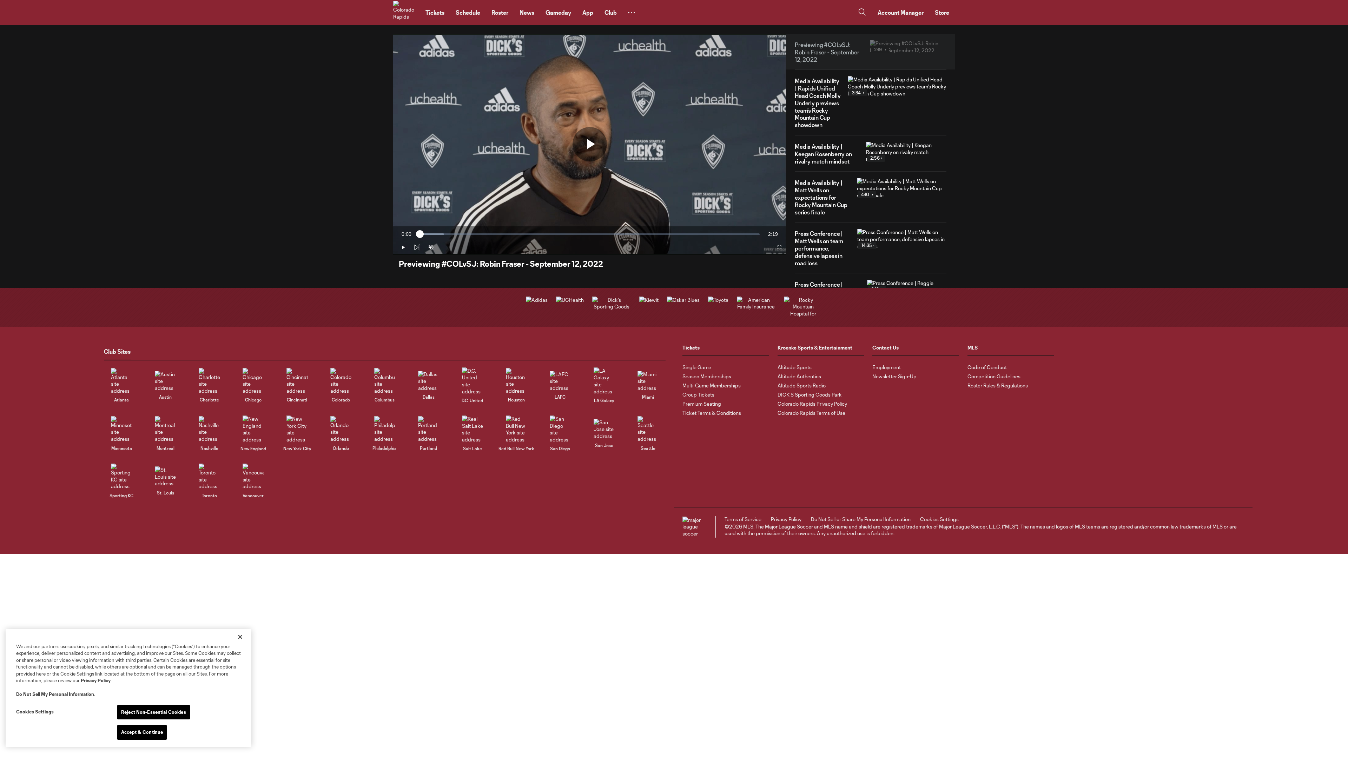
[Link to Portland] (428, 429)
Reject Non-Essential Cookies (153, 712)
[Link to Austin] (165, 381)
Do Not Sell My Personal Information (55, 694)
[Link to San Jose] (604, 429)
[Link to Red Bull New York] (516, 429)
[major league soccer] (692, 527)
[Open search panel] (862, 13)
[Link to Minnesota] (121, 429)
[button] (631, 12)
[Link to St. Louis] (165, 476)
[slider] (590, 234)
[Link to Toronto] (209, 477)
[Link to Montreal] (165, 429)
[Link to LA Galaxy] (604, 381)
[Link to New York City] (297, 429)
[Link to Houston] (516, 381)
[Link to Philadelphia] (384, 429)
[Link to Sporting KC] (121, 477)
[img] (417, 247)
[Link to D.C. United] (472, 381)
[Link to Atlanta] (121, 381)
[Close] (240, 637)
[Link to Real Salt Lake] (472, 429)
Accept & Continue (142, 732)
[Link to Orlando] (340, 429)
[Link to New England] (253, 429)
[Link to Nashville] (209, 429)
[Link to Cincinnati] (297, 381)
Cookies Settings (939, 519)
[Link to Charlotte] (209, 381)
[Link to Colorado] (340, 381)
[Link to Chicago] (253, 381)
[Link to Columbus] (384, 381)
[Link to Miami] (648, 381)
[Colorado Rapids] (405, 13)
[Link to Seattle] (648, 429)
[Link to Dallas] (428, 381)
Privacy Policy (96, 680)
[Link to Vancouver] (253, 477)
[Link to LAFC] (560, 381)
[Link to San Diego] (560, 429)
